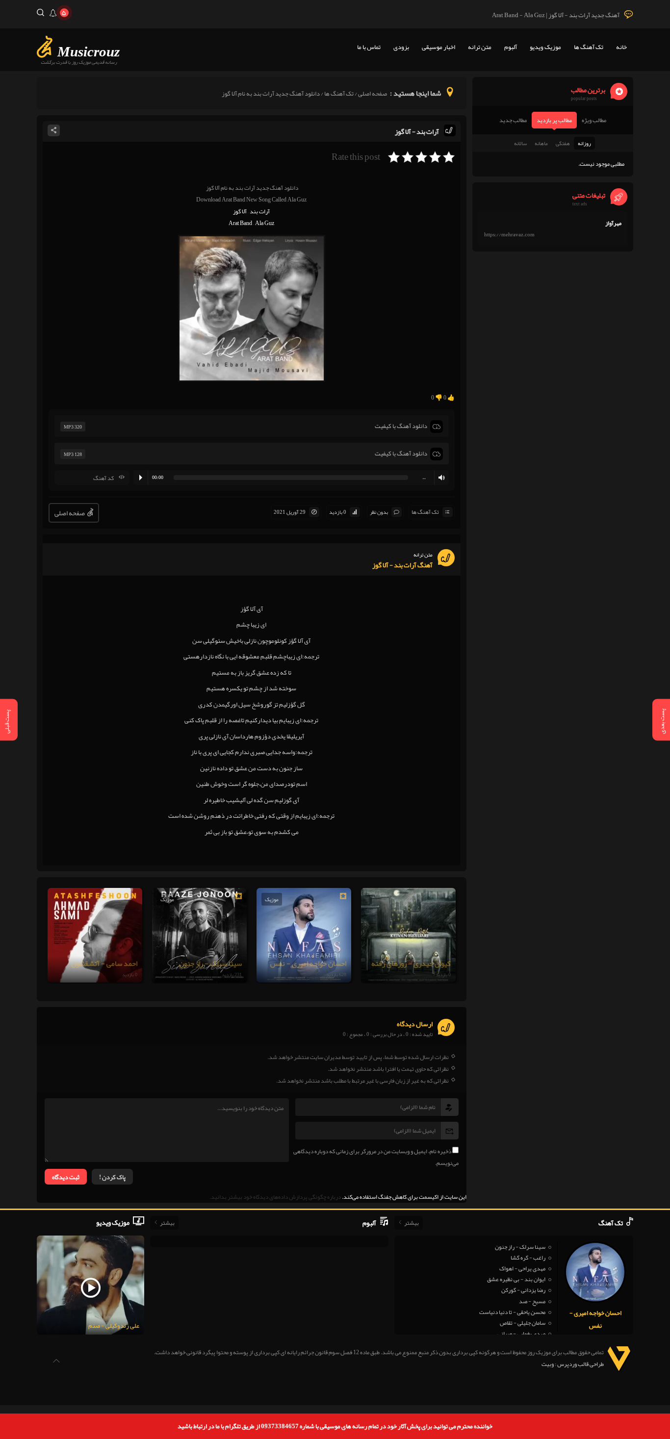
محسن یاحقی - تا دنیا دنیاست (512, 1312)
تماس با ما (369, 47)
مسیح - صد (532, 1301)
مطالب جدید (513, 120)
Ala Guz (264, 223)
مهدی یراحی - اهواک (522, 1268)
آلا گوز (240, 211)
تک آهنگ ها (588, 47)
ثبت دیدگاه (65, 1177)
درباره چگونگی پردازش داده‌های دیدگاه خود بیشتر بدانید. (275, 1197)
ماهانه (541, 143)
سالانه (520, 143)
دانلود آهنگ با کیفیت (401, 426)
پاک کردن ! (112, 1177)
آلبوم (510, 47)
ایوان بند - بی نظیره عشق (516, 1279)
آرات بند (260, 211)
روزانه (584, 143)
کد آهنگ (103, 478)
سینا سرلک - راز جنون (520, 1246)
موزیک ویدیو (545, 47)
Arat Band (240, 223)
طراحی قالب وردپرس (580, 1364)
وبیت (547, 1364)
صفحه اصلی (372, 93)
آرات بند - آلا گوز (417, 131)
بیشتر (411, 1223)
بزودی (401, 47)
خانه (621, 47)
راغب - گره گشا (528, 1257)
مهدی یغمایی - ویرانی (521, 1333)
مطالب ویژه (594, 120)
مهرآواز (613, 223)
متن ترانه (479, 47)
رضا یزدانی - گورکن (523, 1290)
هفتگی (563, 143)
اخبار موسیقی (438, 47)
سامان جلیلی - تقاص (522, 1322)
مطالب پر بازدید (554, 120)
